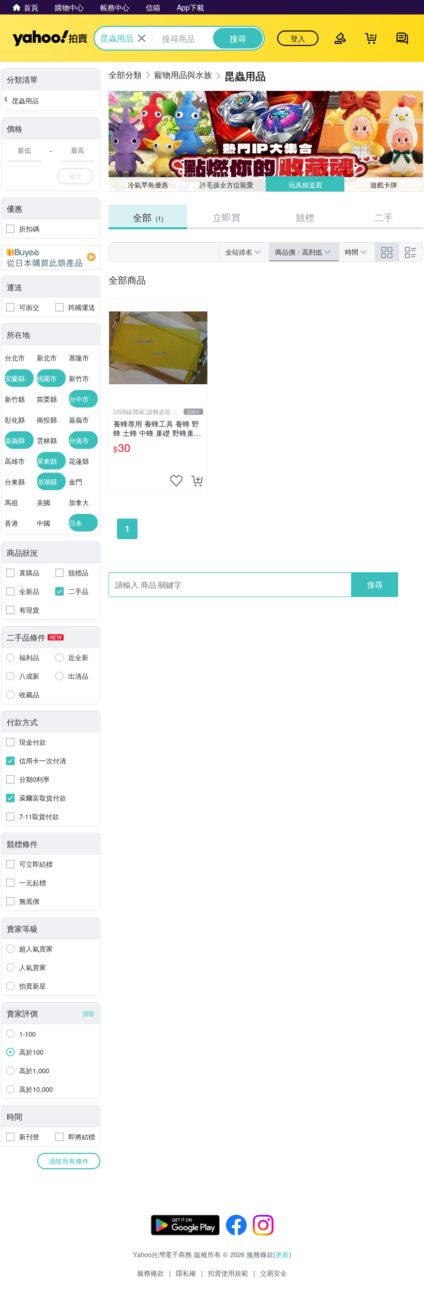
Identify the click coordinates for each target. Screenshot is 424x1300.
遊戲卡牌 (383, 185)
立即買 (226, 217)
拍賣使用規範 (228, 1273)
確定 (75, 176)
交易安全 (273, 1273)
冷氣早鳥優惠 (148, 185)
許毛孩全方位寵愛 (226, 185)
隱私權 (186, 1273)
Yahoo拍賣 (49, 38)
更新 (282, 1254)
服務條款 (150, 1273)
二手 (383, 217)
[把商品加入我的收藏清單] (176, 481)
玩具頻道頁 (305, 185)
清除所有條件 (69, 1161)
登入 (298, 38)
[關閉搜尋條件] (141, 38)
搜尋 (375, 584)
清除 (88, 1013)
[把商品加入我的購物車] (197, 481)
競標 (305, 217)
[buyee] (50, 257)
